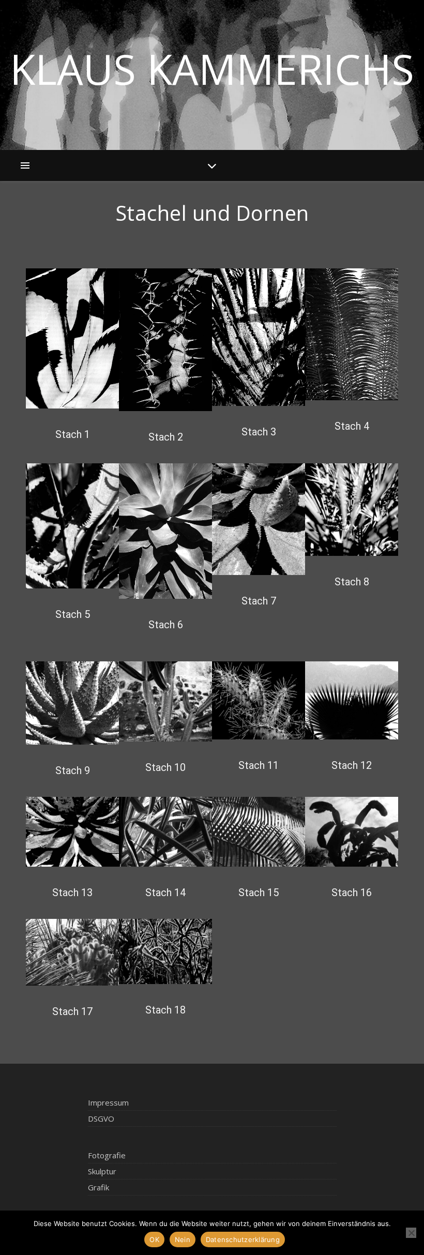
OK (154, 1239)
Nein (182, 1239)
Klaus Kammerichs (212, 68)
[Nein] (411, 1233)
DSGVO (101, 1118)
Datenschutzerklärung (243, 1239)
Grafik (98, 1187)
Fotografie (107, 1155)
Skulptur (102, 1171)
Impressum (108, 1102)
